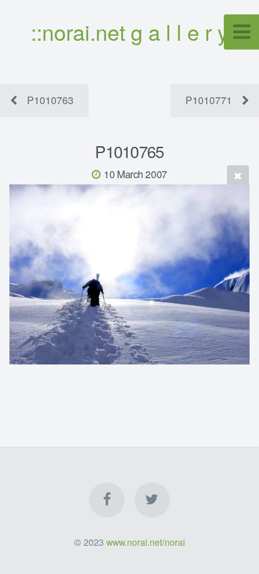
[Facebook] (106, 500)
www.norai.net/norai (145, 541)
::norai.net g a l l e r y (129, 31)
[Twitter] (152, 500)
